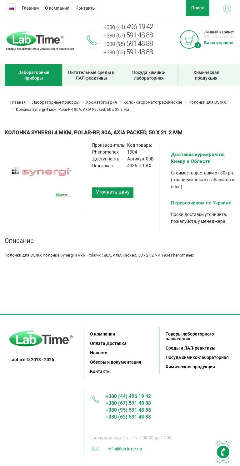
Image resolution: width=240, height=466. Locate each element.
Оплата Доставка (108, 343)
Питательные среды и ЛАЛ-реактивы (91, 75)
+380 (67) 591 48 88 (128, 403)
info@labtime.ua (125, 448)
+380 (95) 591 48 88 (128, 410)
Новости (99, 352)
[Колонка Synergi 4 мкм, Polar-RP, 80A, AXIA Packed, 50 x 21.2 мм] (41, 171)
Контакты (86, 8)
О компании (57, 8)
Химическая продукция (206, 75)
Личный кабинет (219, 32)
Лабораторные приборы (33, 75)
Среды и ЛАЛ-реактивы (190, 348)
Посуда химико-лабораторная (149, 75)
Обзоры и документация (115, 362)
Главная (30, 8)
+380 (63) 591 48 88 (128, 417)
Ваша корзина (218, 42)
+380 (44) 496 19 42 (128, 396)
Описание (19, 240)
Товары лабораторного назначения (190, 336)
